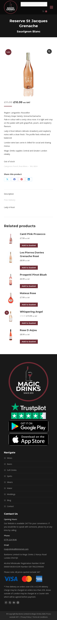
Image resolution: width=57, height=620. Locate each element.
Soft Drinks (12, 470)
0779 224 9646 (10, 539)
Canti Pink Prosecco (32, 234)
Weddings (11, 494)
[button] (49, 51)
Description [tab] (9, 194)
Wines (9, 458)
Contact (10, 506)
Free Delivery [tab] (9, 200)
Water (9, 488)
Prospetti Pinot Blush (33, 274)
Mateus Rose (28, 293)
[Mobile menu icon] (51, 7)
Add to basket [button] (29, 245)
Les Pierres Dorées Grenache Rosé (32, 254)
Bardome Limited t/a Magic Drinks (28, 614)
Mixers (10, 482)
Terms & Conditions (40, 617)
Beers (9, 464)
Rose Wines (23, 166)
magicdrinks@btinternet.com (16, 549)
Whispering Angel (31, 311)
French (15, 166)
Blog (9, 500)
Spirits (9, 476)
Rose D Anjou (28, 330)
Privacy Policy (26, 617)
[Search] (44, 4)
